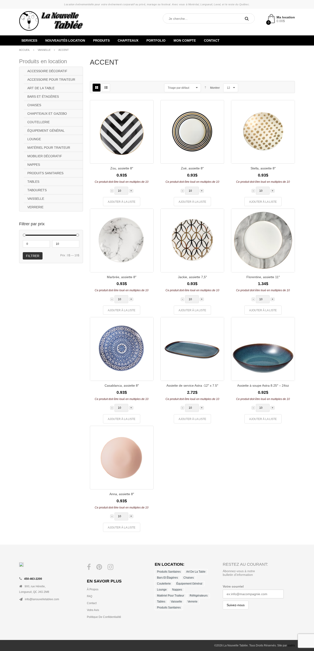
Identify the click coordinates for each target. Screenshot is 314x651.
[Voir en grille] (96, 87)
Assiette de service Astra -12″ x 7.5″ (192, 385)
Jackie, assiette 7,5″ (192, 277)
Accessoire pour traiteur (51, 79)
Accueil (24, 50)
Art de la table (40, 88)
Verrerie (35, 207)
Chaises (34, 105)
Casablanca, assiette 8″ (122, 385)
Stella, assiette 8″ (263, 168)
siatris (291, 645)
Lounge (34, 139)
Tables (33, 181)
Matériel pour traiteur (48, 147)
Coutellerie (38, 122)
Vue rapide (146, 147)
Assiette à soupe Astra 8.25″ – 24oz (263, 385)
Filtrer (32, 256)
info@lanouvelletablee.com (42, 599)
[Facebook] (89, 567)
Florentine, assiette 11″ (263, 277)
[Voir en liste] (106, 87)
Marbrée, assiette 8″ (121, 277)
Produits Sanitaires (45, 173)
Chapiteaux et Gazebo (47, 113)
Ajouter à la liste (121, 201)
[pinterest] (99, 567)
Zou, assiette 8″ (121, 168)
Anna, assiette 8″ (121, 494)
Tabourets (37, 190)
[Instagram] (110, 567)
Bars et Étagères (43, 96)
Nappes (33, 164)
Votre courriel (233, 586)
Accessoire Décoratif (47, 71)
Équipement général (46, 130)
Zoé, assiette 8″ (192, 168)
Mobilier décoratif (44, 156)
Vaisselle (44, 50)
